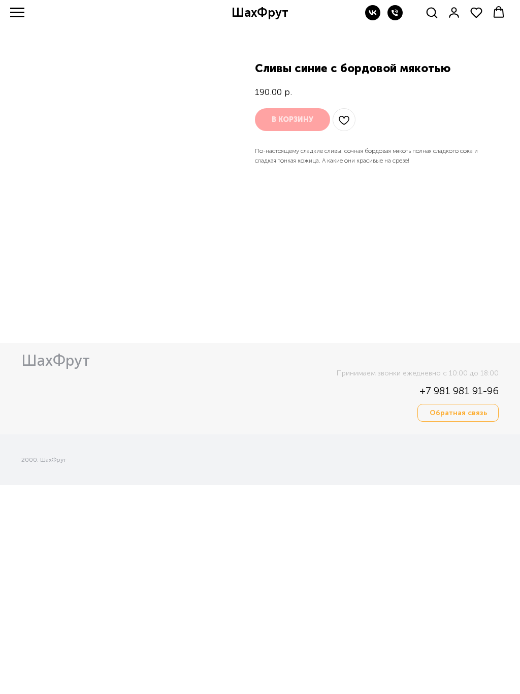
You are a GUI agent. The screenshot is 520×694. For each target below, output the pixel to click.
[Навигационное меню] (17, 13)
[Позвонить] (395, 17)
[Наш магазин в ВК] (372, 17)
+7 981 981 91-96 (459, 391)
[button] (432, 12)
